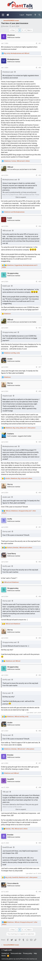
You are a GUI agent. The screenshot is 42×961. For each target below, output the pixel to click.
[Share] (36, 43)
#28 (40, 391)
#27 (40, 367)
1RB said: (5, 792)
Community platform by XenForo (19, 959)
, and (16, 53)
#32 (40, 562)
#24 (40, 226)
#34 (40, 638)
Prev (13, 30)
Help (35, 953)
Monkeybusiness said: (9, 180)
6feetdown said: (7, 72)
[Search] (39, 15)
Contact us (5, 953)
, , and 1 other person (20, 428)
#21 (40, 43)
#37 (40, 763)
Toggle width (7, 950)
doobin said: (6, 497)
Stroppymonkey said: (9, 332)
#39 (40, 843)
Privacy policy (27, 953)
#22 (40, 67)
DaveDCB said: (7, 847)
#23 (40, 175)
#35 (40, 675)
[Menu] (2, 14)
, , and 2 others (17, 161)
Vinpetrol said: (7, 396)
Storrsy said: (6, 531)
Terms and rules (15, 953)
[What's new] (35, 15)
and (14, 212)
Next (29, 30)
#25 (40, 281)
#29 (40, 442)
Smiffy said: (6, 566)
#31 (40, 527)
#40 (40, 891)
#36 (40, 731)
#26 (40, 328)
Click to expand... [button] (21, 197)
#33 (40, 596)
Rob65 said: (6, 286)
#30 (40, 492)
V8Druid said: (6, 230)
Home (4, 956)
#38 (40, 787)
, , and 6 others (19, 547)
